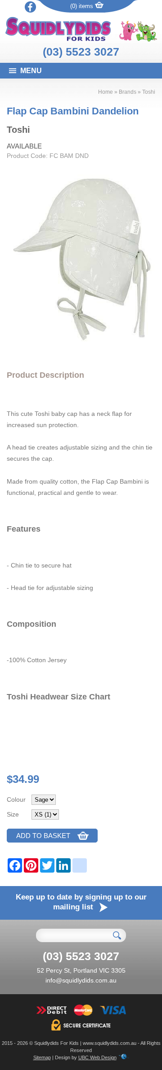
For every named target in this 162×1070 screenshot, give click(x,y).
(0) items (82, 6)
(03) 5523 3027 (81, 51)
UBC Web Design (97, 1057)
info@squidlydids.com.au (81, 980)
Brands (127, 92)
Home (105, 92)
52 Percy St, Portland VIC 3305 (81, 970)
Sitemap (42, 1057)
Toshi (148, 92)
